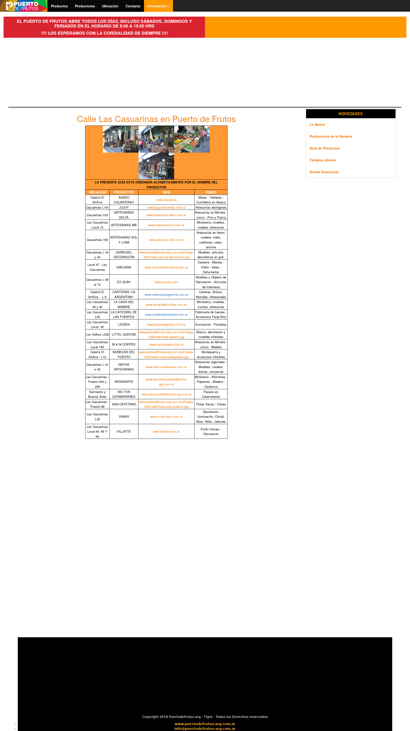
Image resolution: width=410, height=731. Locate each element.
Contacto (133, 6)
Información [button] (157, 6)
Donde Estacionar (324, 171)
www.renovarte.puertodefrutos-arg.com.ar (166, 381)
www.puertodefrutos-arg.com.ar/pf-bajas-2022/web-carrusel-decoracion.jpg (166, 254)
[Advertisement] (104, 71)
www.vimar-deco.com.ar (166, 416)
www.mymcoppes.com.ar (166, 344)
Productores (85, 6)
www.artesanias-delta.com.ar (166, 215)
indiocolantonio (166, 199)
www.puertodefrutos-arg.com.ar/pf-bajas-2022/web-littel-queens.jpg (166, 334)
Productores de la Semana (331, 136)
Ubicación (110, 6)
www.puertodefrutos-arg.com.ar (205, 724)
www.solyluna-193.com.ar (166, 239)
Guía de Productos (325, 148)
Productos (59, 6)
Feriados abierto (323, 160)
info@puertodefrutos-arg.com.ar (205, 729)
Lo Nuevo (317, 124)
